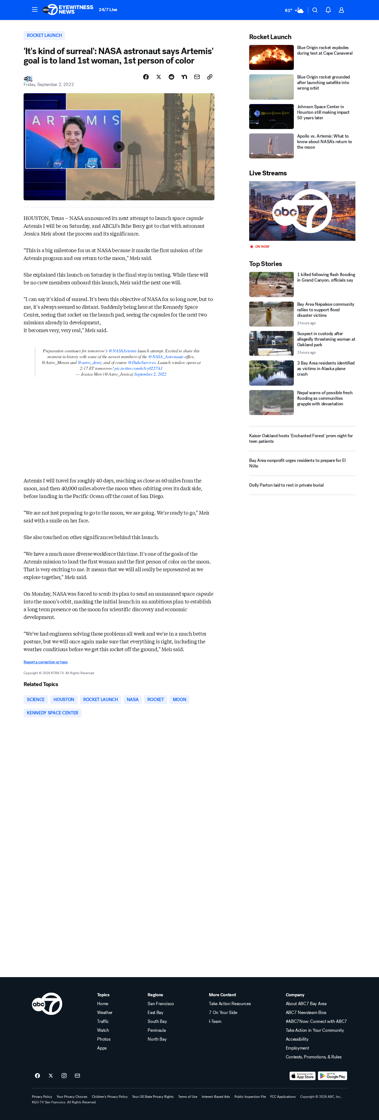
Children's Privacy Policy (110, 1096)
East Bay (155, 1012)
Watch (103, 1030)
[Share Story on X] (158, 77)
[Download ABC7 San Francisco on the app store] (302, 1075)
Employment (297, 1048)
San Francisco (161, 1004)
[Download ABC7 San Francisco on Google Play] (332, 1075)
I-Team (215, 1021)
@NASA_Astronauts (165, 356)
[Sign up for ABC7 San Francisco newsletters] (77, 1075)
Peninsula (157, 1030)
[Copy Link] (209, 77)
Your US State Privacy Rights (153, 1096)
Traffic (103, 1021)
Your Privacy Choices (72, 1096)
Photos (103, 1039)
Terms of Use (187, 1096)
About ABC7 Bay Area (306, 1004)
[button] (35, 9)
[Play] (302, 211)
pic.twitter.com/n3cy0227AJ (138, 368)
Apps (102, 1048)
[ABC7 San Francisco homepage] (68, 10)
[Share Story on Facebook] (146, 77)
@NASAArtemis (122, 350)
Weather (105, 1012)
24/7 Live (108, 9)
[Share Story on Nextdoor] (184, 77)
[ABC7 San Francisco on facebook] (37, 1075)
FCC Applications (283, 1096)
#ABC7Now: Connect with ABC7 (316, 1021)
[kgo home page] (47, 1004)
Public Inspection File (250, 1096)
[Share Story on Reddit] (171, 77)
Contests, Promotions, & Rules (314, 1057)
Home (102, 1004)
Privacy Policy (42, 1096)
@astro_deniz (90, 362)
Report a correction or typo (45, 662)
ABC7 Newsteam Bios (306, 1012)
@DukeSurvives (142, 362)
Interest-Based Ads (216, 1096)
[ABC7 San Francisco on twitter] (50, 1075)
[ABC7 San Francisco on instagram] (64, 1075)
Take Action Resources (230, 1004)
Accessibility (297, 1039)
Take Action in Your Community (315, 1030)
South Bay (157, 1021)
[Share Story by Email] (197, 77)
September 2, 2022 (150, 374)
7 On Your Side (223, 1012)
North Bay (157, 1039)
